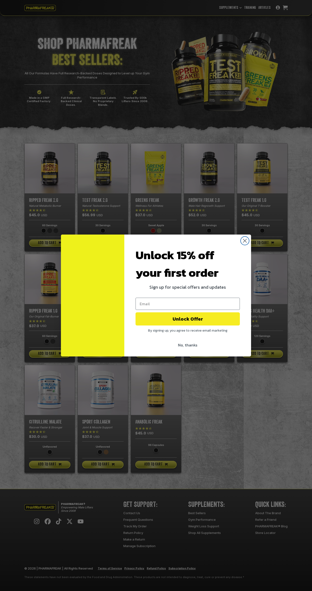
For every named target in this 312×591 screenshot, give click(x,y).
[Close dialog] (245, 240)
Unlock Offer (188, 319)
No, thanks (187, 345)
